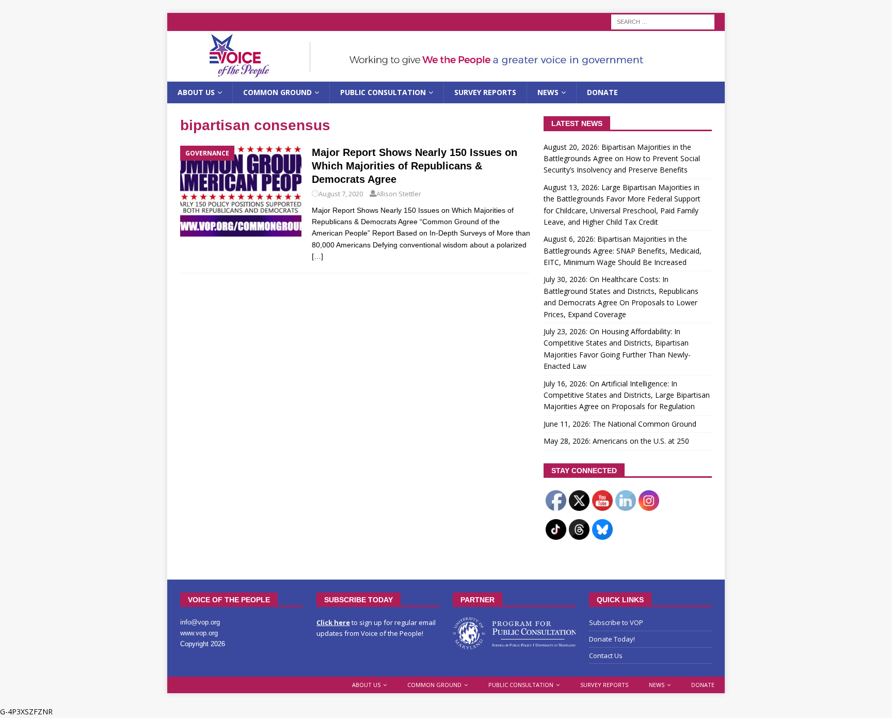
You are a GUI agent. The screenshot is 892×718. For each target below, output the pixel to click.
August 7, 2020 (340, 193)
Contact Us (606, 655)
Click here (333, 622)
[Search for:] (662, 21)
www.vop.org (199, 633)
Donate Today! (612, 639)
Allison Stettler (398, 193)
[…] (317, 256)
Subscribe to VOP (616, 622)
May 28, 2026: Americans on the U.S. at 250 (616, 441)
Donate (602, 92)
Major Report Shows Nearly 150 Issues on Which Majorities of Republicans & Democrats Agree (414, 166)
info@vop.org (200, 622)
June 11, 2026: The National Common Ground (620, 424)
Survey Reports (485, 92)
